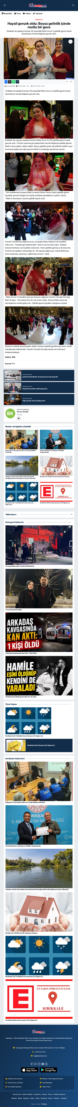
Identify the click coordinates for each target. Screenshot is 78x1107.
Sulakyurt (57, 1098)
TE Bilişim (44, 1104)
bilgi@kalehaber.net (40, 1056)
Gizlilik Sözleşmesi (59, 1094)
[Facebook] (31, 1064)
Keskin (50, 1098)
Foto (18, 14)
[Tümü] (72, 514)
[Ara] (73, 5)
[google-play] (48, 1069)
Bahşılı (20, 1098)
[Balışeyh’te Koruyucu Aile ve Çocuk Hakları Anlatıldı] (21, 439)
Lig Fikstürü (37, 1094)
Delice (37, 1098)
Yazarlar (38, 14)
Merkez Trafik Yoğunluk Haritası (52, 1078)
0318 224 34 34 (40, 1052)
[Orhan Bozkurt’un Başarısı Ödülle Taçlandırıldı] (56, 439)
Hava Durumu (17, 1094)
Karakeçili (44, 1098)
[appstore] (30, 1069)
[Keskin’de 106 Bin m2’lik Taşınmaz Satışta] (56, 465)
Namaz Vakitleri (28, 1094)
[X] (35, 1064)
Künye (50, 1094)
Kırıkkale (39, 20)
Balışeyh (26, 1098)
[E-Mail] (18, 418)
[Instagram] (39, 1064)
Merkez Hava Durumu (15, 1078)
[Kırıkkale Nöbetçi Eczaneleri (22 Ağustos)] (56, 492)
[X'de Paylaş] (9, 81)
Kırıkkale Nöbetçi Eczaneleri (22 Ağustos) (55, 503)
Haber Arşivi (46, 1087)
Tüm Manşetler (47, 1082)
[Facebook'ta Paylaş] (6, 81)
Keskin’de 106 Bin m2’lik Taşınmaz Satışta (54, 476)
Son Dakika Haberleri (14, 1087)
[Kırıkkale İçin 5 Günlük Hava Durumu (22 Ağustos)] (21, 492)
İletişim (44, 1094)
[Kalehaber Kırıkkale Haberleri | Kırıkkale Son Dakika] (38, 5)
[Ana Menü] (5, 5)
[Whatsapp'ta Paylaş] (13, 81)
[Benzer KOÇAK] (10, 413)
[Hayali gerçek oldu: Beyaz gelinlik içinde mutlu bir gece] (39, 58)
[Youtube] (42, 1064)
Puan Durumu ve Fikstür (15, 1082)
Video (28, 14)
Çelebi (32, 1098)
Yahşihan (64, 1098)
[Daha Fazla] (17, 81)
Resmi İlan (7, 14)
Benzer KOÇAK (10, 86)
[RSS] (46, 1064)
